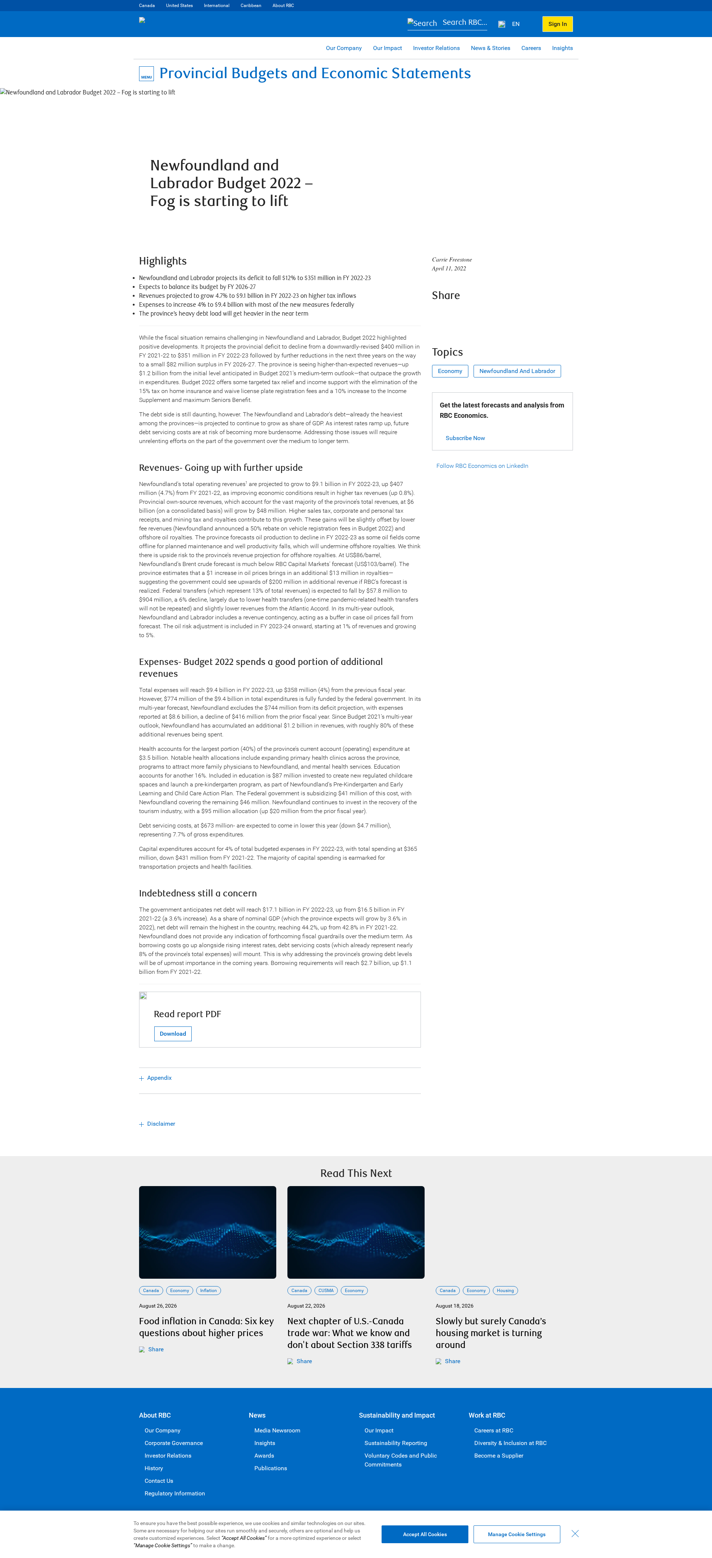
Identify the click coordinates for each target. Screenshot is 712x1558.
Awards (264, 1455)
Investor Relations (436, 47)
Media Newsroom (277, 1430)
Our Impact (387, 47)
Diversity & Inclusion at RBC (510, 1443)
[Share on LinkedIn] (479, 315)
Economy (450, 370)
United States (179, 5)
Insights (562, 47)
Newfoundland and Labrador (517, 370)
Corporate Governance (174, 1443)
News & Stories (490, 47)
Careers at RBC (493, 1430)
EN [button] (516, 23)
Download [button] (173, 1033)
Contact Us (159, 1480)
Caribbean (251, 5)
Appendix (159, 1077)
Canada (147, 5)
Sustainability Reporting (396, 1443)
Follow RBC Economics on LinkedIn (482, 465)
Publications (270, 1468)
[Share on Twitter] (459, 315)
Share (156, 1349)
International (217, 5)
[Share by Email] (499, 315)
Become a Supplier (498, 1455)
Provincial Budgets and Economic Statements (315, 73)
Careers (531, 47)
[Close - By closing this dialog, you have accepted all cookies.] (575, 1533)
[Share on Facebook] (439, 315)
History (154, 1468)
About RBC (283, 5)
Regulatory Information (175, 1493)
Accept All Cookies (425, 1534)
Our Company (344, 47)
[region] (356, 1534)
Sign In (557, 23)
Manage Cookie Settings (516, 1534)
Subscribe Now (465, 438)
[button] (447, 24)
